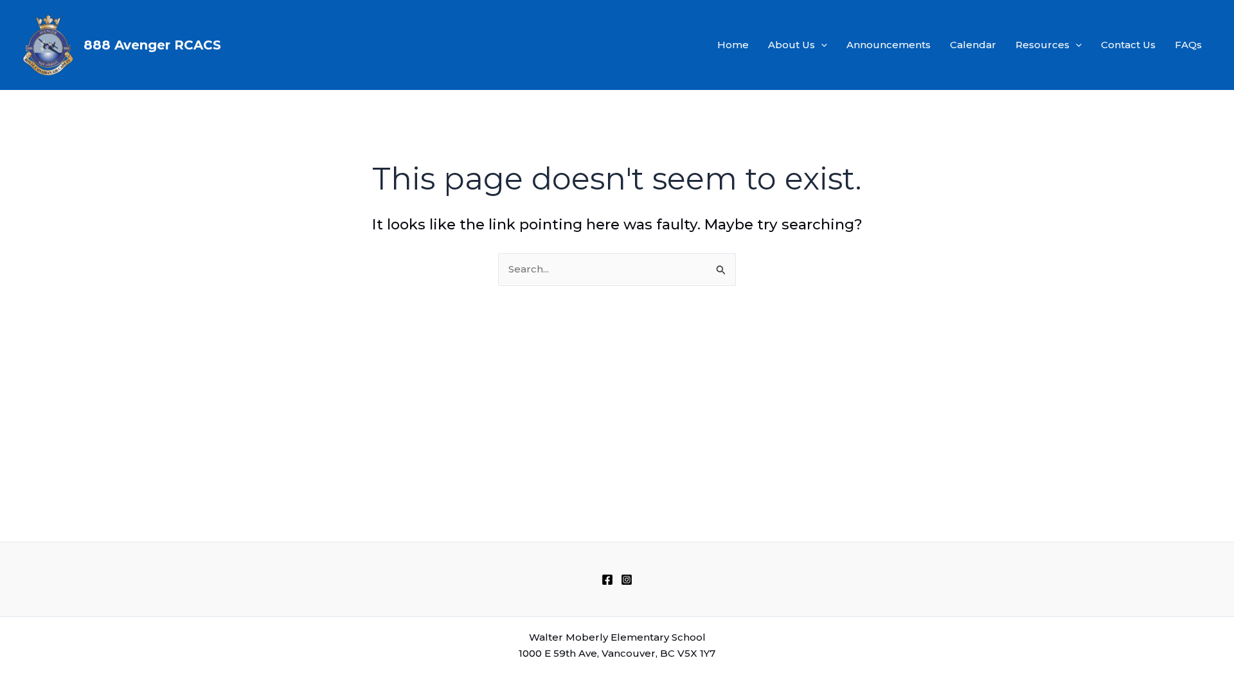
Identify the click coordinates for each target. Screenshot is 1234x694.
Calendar (973, 45)
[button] (821, 45)
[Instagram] (626, 579)
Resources (1042, 45)
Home (733, 45)
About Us (791, 45)
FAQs (1188, 45)
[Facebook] (607, 579)
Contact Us (1128, 45)
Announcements (888, 45)
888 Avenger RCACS (152, 45)
